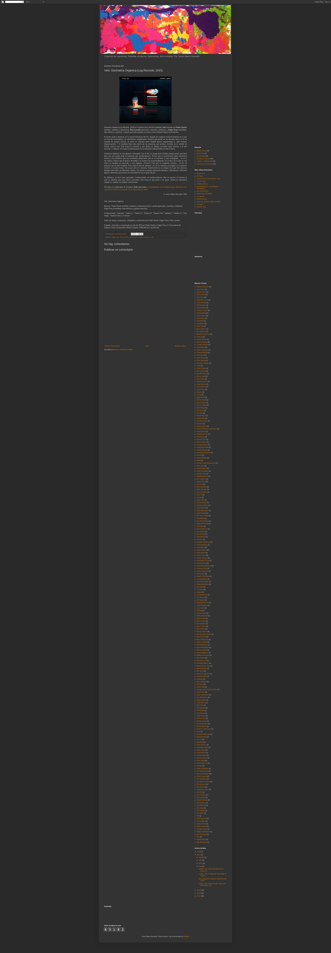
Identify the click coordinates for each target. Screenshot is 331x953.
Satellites (200, 742)
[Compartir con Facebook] (139, 234)
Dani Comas (201, 376)
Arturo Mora (201, 318)
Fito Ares (200, 424)
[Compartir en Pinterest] (142, 234)
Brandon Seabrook (203, 334)
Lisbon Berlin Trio (203, 603)
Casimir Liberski (202, 345)
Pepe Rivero (201, 703)
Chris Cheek (201, 358)
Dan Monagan (202, 374)
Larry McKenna (202, 595)
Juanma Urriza (202, 568)
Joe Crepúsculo (202, 529)
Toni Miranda (201, 805)
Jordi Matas (201, 547)
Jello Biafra (200, 518)
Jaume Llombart (202, 505)
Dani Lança (201, 379)
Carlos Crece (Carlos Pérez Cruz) (208, 179)
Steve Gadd (201, 761)
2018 (199, 852)
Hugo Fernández (202, 471)
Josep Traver (201, 555)
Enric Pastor (201, 408)
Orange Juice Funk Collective (207, 689)
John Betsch (201, 537)
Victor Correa (201, 824)
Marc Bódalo (201, 624)
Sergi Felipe (201, 750)
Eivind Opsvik (201, 400)
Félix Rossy (201, 437)
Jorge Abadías (202, 550)
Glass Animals (201, 442)
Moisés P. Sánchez (203, 674)
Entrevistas (200, 153)
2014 (199, 896)
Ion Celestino (201, 479)
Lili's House (201, 597)
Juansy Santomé (202, 571)
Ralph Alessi (201, 716)
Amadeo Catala (202, 310)
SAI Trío (199, 740)
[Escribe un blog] (134, 234)
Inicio (147, 346)
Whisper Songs (202, 829)
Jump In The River (203, 576)
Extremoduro (201, 416)
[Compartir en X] (137, 234)
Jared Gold (200, 500)
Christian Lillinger (203, 363)
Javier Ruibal (201, 513)
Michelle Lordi (201, 660)
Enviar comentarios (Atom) (123, 350)
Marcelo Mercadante (204, 634)
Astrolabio (200, 321)
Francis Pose (201, 431)
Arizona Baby (201, 313)
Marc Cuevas (201, 626)
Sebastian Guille (202, 747)
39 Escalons (201, 173)
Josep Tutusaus (202, 558)
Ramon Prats (201, 718)
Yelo (152, 237)
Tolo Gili (199, 792)
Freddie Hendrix (202, 434)
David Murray (201, 384)
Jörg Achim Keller (203, 581)
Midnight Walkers (203, 663)
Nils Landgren (201, 682)
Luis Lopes (200, 608)
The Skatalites (201, 779)
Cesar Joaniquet (202, 350)
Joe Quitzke (201, 532)
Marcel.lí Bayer (202, 631)
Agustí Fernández (203, 287)
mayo (201, 863)
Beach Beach (201, 329)
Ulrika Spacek (201, 818)
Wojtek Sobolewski (203, 832)
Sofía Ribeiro (201, 753)
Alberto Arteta (201, 292)
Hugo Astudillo (202, 468)
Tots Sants (200, 813)
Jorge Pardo (201, 553)
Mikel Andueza (202, 668)
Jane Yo (199, 495)
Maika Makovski (202, 616)
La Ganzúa (200, 196)
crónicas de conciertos (204, 164)
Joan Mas (200, 526)
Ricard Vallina (201, 726)
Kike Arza (200, 587)
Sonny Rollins (201, 755)
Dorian (199, 395)
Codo (198, 366)
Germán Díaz (201, 439)
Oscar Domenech (203, 695)
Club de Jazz (201, 181)
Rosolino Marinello (203, 734)
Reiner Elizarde (202, 724)
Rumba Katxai (201, 737)
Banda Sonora (202, 151)
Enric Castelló (201, 405)
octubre (201, 857)
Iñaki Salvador (202, 489)
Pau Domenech (202, 697)
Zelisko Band (201, 839)
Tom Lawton (201, 797)
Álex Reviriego (202, 842)
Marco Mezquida (202, 639)
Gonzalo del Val (202, 445)
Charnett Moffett (202, 352)
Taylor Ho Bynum (203, 768)
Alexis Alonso (201, 303)
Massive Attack (202, 650)
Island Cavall (201, 481)
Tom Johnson (201, 795)
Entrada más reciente (112, 346)
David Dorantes (202, 381)
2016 (199, 890)
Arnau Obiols (201, 316)
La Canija (200, 589)
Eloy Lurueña (124, 237)
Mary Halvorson (202, 645)
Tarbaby (199, 766)
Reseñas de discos (144, 237)
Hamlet (199, 455)
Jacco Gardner (202, 492)
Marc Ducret (201, 629)
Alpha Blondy (201, 308)
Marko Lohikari (202, 642)
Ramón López (201, 721)
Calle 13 (199, 337)
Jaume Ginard (201, 502)
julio (200, 860)
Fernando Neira (202, 421)
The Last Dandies (203, 774)
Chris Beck (200, 355)
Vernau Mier (201, 821)
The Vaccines (201, 784)
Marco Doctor (201, 637)
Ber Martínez (201, 331)
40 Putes (200, 176)
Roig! (198, 732)
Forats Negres (201, 426)
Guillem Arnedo (202, 450)
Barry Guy (200, 326)
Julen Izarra (201, 574)
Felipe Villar (201, 418)
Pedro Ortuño (133, 237)
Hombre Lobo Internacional (206, 463)
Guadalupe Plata (202, 447)
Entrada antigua (180, 346)
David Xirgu (201, 389)
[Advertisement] (145, 326)
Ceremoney (201, 347)
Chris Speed (201, 360)
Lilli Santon (200, 600)
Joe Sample (201, 534)
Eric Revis (200, 410)
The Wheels (201, 787)
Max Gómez (201, 658)
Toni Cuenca (201, 803)
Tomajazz (200, 204)
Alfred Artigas (201, 305)
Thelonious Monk (203, 789)
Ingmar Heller (201, 474)
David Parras (201, 387)
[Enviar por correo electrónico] (132, 234)
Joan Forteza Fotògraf (204, 194)
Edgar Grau (115, 237)
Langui (199, 592)
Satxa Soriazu (201, 745)
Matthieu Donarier (203, 655)
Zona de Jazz (201, 207)
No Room (200, 684)
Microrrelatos (201, 156)
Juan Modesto (201, 563)
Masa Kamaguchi (203, 647)
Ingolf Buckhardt (202, 476)
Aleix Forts (200, 297)
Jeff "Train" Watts (202, 516)
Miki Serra (200, 671)
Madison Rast (201, 613)
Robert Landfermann (204, 729)
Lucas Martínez (202, 605)
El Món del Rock (202, 184)
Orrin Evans (201, 692)
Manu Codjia (201, 621)
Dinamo (199, 392)
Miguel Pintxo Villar (203, 666)
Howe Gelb (200, 466)
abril (200, 866)
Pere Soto (200, 705)
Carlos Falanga (202, 342)
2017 (199, 855)
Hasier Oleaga (202, 458)
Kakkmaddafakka (203, 584)
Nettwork (200, 679)
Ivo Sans (200, 484)
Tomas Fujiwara (202, 800)
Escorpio (200, 413)
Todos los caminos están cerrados (208, 202)
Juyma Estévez (202, 579)
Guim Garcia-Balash (204, 453)
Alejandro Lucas (202, 300)
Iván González (202, 487)
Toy (198, 816)
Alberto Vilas (201, 295)
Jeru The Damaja (203, 521)
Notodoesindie (202, 199)
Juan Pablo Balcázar (204, 566)
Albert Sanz (201, 289)
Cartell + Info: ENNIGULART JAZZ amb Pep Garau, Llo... (212, 884)
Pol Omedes (201, 708)
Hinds (199, 460)
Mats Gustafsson (202, 653)
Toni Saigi (200, 808)
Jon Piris (200, 539)
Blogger (186, 936)
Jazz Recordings (202, 191)
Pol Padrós (200, 710)
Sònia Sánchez (202, 763)
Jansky (199, 497)
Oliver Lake (201, 687)
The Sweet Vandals (203, 782)
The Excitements (202, 771)
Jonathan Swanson (203, 542)
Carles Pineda (202, 339)
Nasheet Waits (202, 676)
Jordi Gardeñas (202, 545)
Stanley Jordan (202, 758)
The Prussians (202, 776)
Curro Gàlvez (201, 368)
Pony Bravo (201, 713)
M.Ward (199, 610)
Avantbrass (200, 324)
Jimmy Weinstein (202, 524)
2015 (199, 893)
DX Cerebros (201, 371)
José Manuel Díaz (203, 560)
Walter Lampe (201, 826)
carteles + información (204, 161)
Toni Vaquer (201, 811)
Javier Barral (201, 508)
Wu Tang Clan (201, 834)
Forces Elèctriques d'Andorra (207, 429)
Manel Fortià (201, 618)
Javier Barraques (203, 510)
